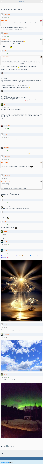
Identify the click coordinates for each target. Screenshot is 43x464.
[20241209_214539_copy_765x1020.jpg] (21, 410)
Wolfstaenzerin (4, 11)
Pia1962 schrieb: (5, 39)
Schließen (10, 462)
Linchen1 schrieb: (5, 56)
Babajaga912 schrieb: (6, 20)
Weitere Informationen (4, 462)
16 (11, 446)
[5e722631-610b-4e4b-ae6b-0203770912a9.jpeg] (21, 291)
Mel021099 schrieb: (5, 181)
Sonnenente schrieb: (6, 162)
